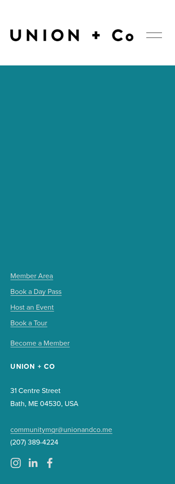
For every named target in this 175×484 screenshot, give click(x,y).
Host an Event (32, 307)
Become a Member (40, 343)
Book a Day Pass (35, 291)
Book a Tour (28, 323)
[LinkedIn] (32, 463)
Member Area (31, 276)
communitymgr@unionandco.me (61, 429)
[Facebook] (49, 463)
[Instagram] (15, 463)
